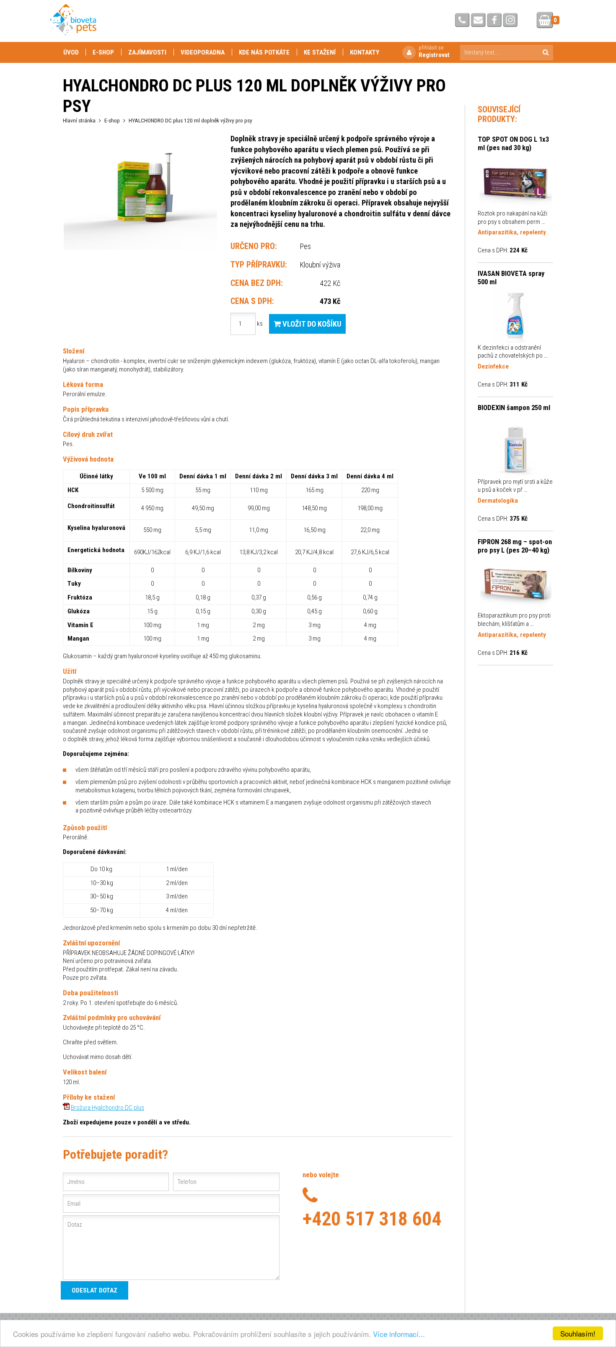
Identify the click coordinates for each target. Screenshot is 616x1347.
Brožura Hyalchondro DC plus (107, 1107)
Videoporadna (203, 52)
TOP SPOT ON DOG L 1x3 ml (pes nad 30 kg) (513, 143)
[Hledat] (545, 52)
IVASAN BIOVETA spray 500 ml (511, 277)
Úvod (71, 52)
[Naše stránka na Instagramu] (510, 20)
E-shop (103, 52)
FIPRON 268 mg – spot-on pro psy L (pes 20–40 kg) (515, 545)
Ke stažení (320, 52)
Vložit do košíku (311, 323)
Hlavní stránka (79, 120)
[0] (544, 21)
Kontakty (364, 52)
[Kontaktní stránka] (462, 20)
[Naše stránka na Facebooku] (494, 20)
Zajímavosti (147, 52)
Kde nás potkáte (264, 52)
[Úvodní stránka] (73, 19)
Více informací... (399, 1334)
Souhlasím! (577, 1333)
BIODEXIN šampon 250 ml (514, 407)
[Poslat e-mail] (478, 20)
